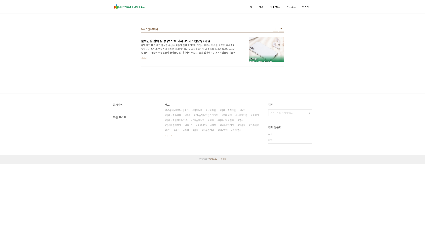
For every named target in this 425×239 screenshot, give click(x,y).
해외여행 (198, 110)
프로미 (256, 115)
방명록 (305, 6)
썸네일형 (275, 29)
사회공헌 (211, 110)
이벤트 (242, 125)
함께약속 (237, 130)
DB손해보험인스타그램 (206, 115)
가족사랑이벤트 (226, 120)
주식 (177, 130)
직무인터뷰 (208, 130)
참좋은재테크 (227, 125)
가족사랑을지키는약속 (177, 120)
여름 (212, 120)
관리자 (223, 159)
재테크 (189, 125)
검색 (309, 113)
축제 (187, 130)
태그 (261, 6)
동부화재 (223, 130)
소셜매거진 (242, 115)
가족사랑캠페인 (228, 110)
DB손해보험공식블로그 (177, 110)
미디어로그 (275, 6)
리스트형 (281, 29)
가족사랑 (254, 125)
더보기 (167, 135)
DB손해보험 (199, 120)
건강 (196, 130)
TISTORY (213, 159)
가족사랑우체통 (173, 115)
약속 (241, 120)
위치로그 (291, 6)
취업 (168, 130)
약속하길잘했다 (173, 125)
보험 (243, 110)
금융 (188, 115)
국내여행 (227, 115)
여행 (214, 125)
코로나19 (202, 125)
